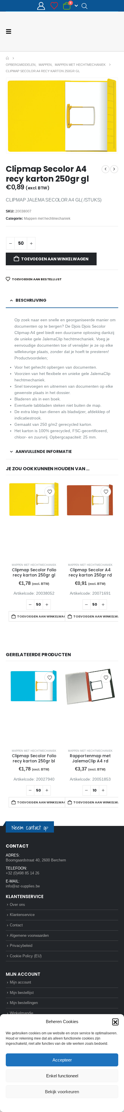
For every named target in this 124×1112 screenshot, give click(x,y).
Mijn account (20, 982)
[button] (115, 1022)
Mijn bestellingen (24, 1003)
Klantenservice (22, 915)
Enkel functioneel (62, 1075)
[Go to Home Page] (7, 58)
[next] (114, 169)
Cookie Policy (48, 1104)
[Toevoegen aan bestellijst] (49, 491)
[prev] (106, 169)
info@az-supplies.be (23, 886)
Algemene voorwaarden (29, 935)
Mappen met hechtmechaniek (47, 219)
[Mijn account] (41, 6)
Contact (16, 925)
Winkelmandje (21, 1013)
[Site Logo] (96, 31)
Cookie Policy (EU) (26, 956)
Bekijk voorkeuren (62, 1091)
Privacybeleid (73, 1104)
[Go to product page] (34, 520)
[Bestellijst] (54, 6)
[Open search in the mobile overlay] (84, 5)
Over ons (17, 904)
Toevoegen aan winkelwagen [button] (42, 616)
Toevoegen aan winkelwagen (55, 259)
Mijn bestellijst (22, 992)
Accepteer (62, 1059)
